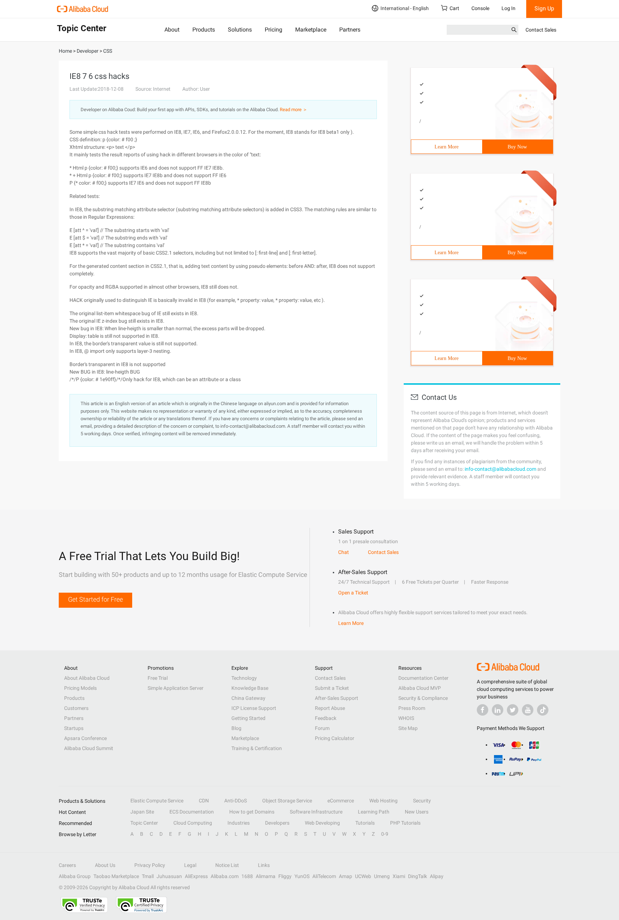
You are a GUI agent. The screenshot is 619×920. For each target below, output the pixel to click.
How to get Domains (251, 812)
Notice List (227, 865)
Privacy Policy (149, 865)
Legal (190, 865)
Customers (76, 708)
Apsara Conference (85, 738)
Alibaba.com (225, 876)
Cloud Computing (192, 823)
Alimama (265, 876)
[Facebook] (482, 710)
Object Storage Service (287, 800)
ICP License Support (253, 708)
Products (203, 29)
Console (480, 8)
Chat (343, 552)
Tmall (148, 876)
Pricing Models (80, 688)
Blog (236, 728)
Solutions (240, 29)
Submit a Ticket (332, 688)
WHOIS (406, 718)
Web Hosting (383, 800)
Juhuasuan (169, 876)
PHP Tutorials (405, 823)
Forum (322, 728)
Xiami (399, 876)
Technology (244, 678)
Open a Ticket (353, 593)
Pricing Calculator (334, 738)
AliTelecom (324, 876)
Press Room (411, 708)
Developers (277, 823)
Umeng (382, 876)
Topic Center (144, 823)
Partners (349, 29)
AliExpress (196, 876)
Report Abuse (330, 708)
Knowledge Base (249, 688)
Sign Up (544, 8)
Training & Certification (256, 748)
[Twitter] (512, 710)
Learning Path (373, 812)
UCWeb (363, 876)
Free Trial (158, 678)
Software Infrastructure (316, 812)
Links (264, 865)
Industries (238, 823)
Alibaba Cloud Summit (88, 748)
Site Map (408, 728)
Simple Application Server (175, 688)
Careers (67, 865)
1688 (247, 876)
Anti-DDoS (235, 800)
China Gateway (248, 698)
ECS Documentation (191, 812)
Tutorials (365, 823)
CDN (204, 800)
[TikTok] (542, 710)
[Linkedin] (497, 710)
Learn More (447, 147)
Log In (508, 8)
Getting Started (248, 718)
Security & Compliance (423, 698)
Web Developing (322, 823)
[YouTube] (527, 710)
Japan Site (142, 812)
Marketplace (310, 29)
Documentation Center (423, 678)
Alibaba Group (75, 876)
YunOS (302, 876)
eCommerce (340, 800)
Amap (345, 876)
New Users (416, 812)
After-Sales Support (336, 698)
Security (422, 800)
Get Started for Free (95, 599)
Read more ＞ (293, 109)
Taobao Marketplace (116, 876)
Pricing (273, 29)
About (171, 29)
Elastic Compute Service (156, 800)
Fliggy (285, 876)
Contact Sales (541, 30)
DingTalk (417, 876)
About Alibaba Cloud (87, 678)
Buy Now (517, 147)
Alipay (436, 876)
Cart (454, 8)
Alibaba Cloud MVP (419, 688)
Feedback (325, 718)
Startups (73, 728)
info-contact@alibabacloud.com (500, 469)
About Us (105, 865)
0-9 (384, 834)
